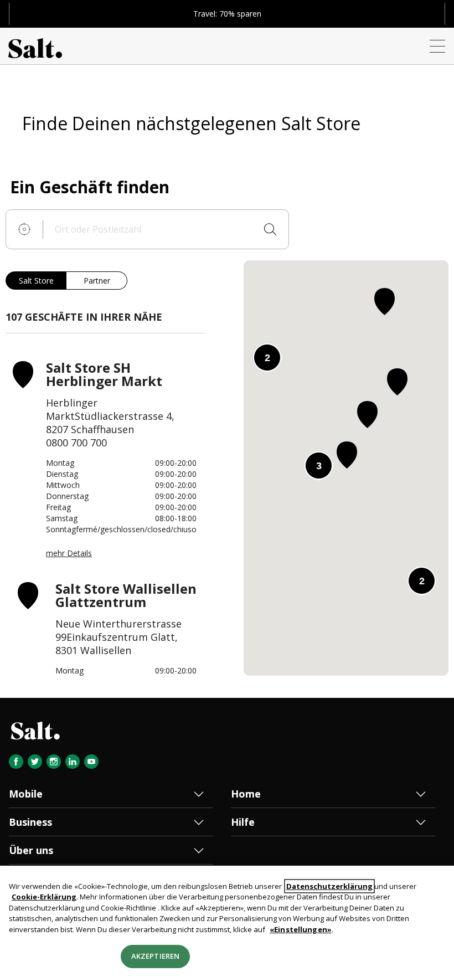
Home (246, 794)
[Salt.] (35, 46)
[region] (227, 921)
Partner (97, 280)
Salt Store (36, 280)
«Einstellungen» (301, 929)
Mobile (26, 794)
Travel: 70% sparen (227, 13)
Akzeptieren (155, 956)
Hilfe (243, 822)
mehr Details (69, 553)
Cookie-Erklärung (44, 897)
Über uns (31, 850)
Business (30, 822)
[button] (397, 382)
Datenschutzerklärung (329, 886)
